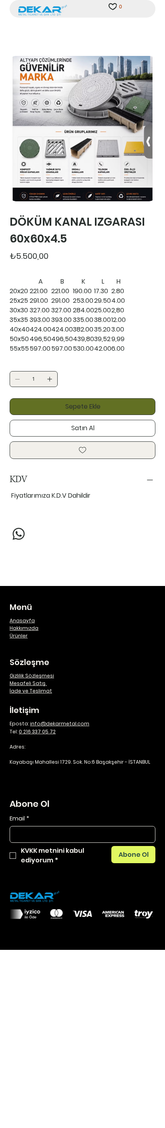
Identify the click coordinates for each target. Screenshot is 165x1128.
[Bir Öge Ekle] (50, 379)
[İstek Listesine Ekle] (82, 450)
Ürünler (19, 635)
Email (19, 818)
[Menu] (141, 9)
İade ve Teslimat (31, 690)
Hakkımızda (24, 628)
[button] (121, 6)
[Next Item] (144, 128)
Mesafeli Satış (28, 683)
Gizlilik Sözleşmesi (32, 675)
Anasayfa (22, 620)
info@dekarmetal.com (59, 723)
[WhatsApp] (19, 534)
